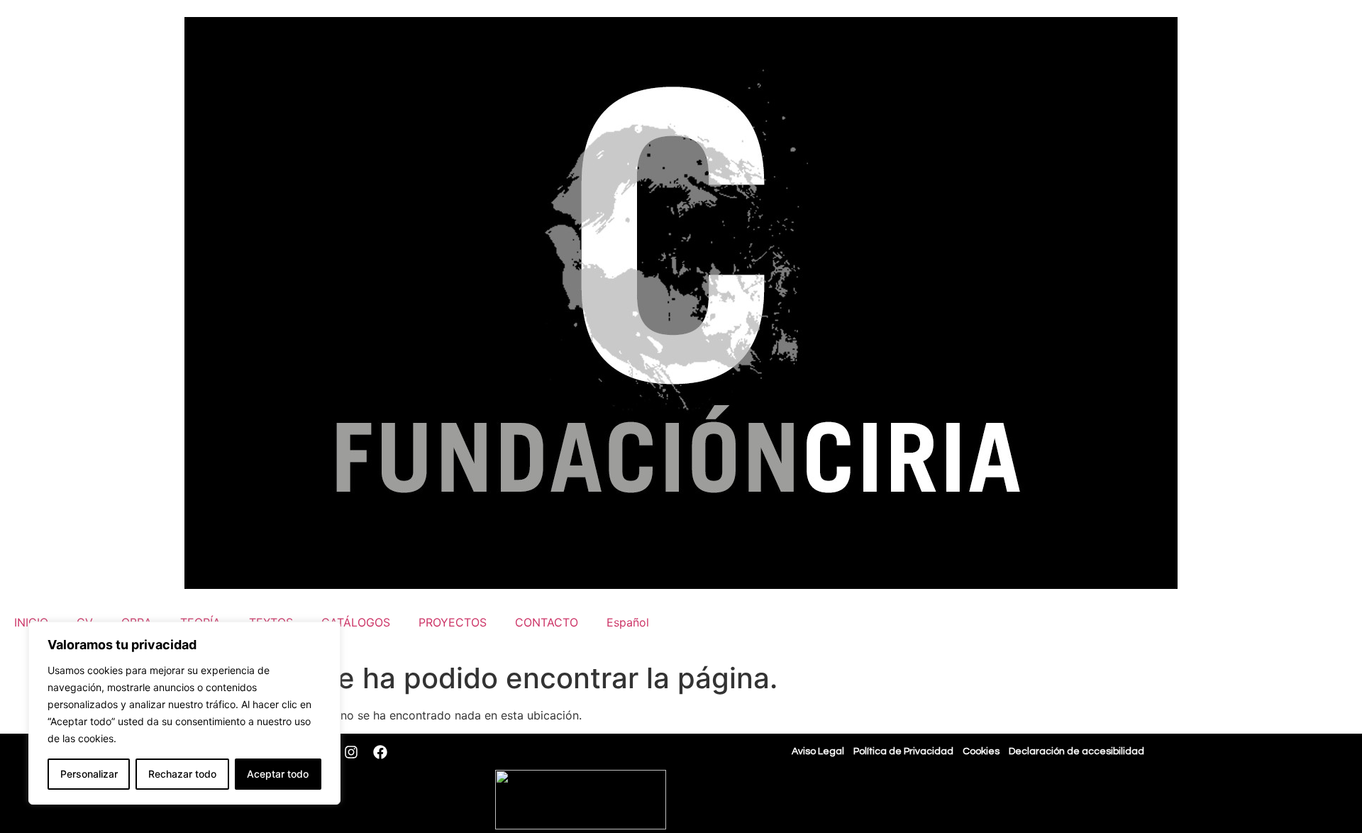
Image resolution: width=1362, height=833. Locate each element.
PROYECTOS (453, 622)
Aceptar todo (278, 774)
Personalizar (89, 774)
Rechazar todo (182, 774)
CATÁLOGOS (355, 622)
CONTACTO (546, 622)
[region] (184, 713)
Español (628, 622)
